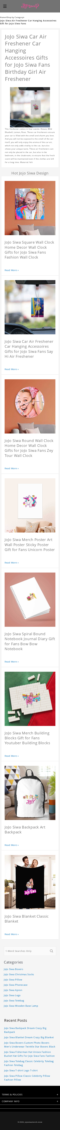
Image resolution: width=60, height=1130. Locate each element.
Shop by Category (15, 17)
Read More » (12, 270)
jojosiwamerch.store (33, 1122)
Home (3, 17)
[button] (5, 6)
